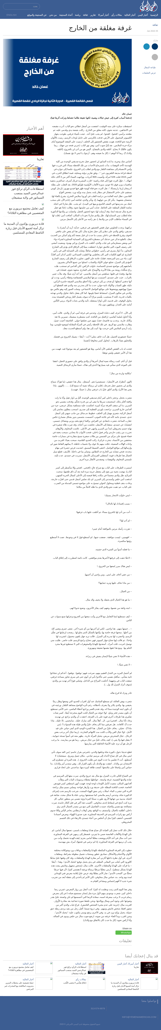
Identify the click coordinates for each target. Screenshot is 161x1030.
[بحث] (6, 6)
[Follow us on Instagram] (129, 1009)
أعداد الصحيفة (65, 15)
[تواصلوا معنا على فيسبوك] (155, 1009)
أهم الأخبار (35, 128)
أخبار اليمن (143, 15)
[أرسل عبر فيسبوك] (155, 46)
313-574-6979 (98, 1008)
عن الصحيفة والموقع (37, 15)
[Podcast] (112, 1009)
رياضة (77, 15)
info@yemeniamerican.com (139, 1017)
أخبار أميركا (103, 15)
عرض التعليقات (149, 73)
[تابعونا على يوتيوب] (138, 1009)
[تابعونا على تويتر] (146, 1009)
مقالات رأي (116, 15)
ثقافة (85, 15)
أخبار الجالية (129, 15)
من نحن (53, 15)
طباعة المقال (150, 67)
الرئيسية (154, 15)
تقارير (93, 15)
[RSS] (120, 1009)
